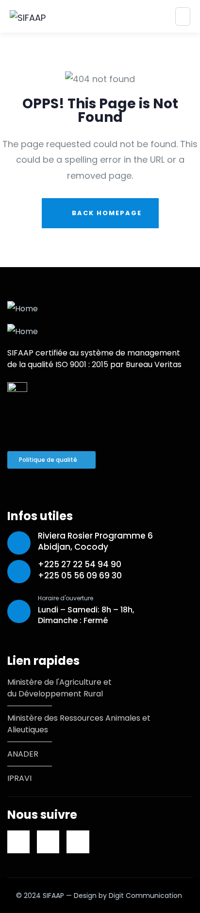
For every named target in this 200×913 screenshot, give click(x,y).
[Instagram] (78, 841)
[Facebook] (48, 841)
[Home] (22, 309)
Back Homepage (105, 213)
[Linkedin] (18, 841)
